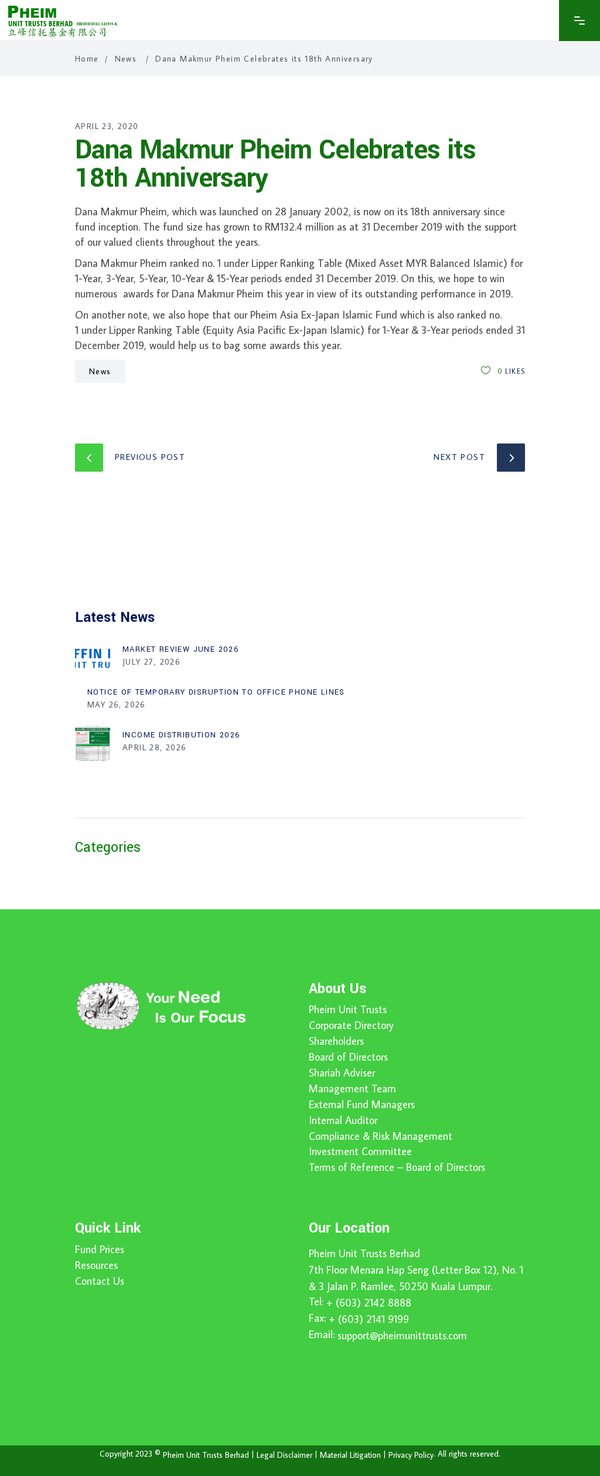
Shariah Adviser (342, 1073)
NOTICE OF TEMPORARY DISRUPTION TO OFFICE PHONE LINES (216, 692)
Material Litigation (350, 1454)
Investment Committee (360, 1151)
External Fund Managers (362, 1105)
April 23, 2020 (107, 126)
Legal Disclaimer (284, 1454)
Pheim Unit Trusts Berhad (364, 1253)
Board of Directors (348, 1057)
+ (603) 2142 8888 (368, 1302)
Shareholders (336, 1041)
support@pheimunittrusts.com (402, 1335)
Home (87, 58)
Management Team (352, 1089)
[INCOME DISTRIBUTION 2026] (92, 743)
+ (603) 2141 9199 (369, 1319)
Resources (96, 1265)
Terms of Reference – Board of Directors (397, 1167)
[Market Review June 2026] (92, 657)
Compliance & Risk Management (380, 1136)
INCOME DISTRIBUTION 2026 (181, 735)
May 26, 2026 (116, 704)
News (126, 58)
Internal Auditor (343, 1120)
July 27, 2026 (151, 661)
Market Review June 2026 (180, 649)
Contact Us (99, 1281)
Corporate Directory (351, 1025)
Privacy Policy (411, 1454)
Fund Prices (99, 1249)
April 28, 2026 (154, 747)
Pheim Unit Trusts (348, 1009)
